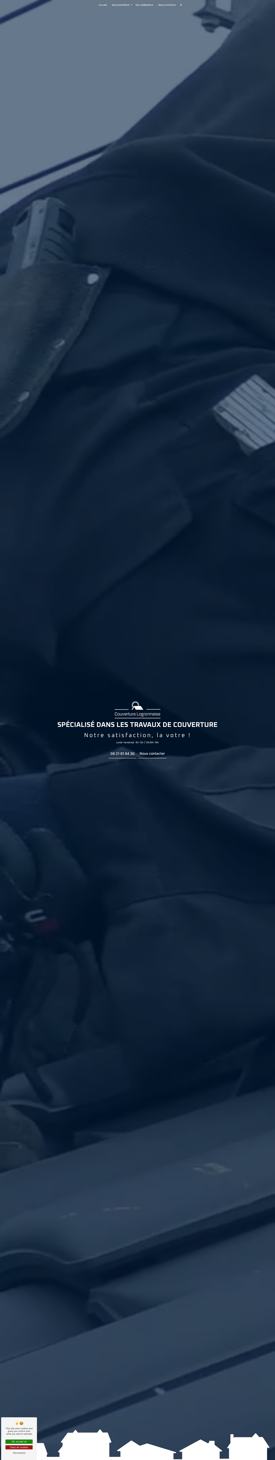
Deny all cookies (19, 1447)
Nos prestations (121, 5)
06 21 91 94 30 (122, 754)
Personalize (19, 1452)
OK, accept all (19, 1441)
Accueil (103, 5)
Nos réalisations (144, 5)
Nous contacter (167, 5)
